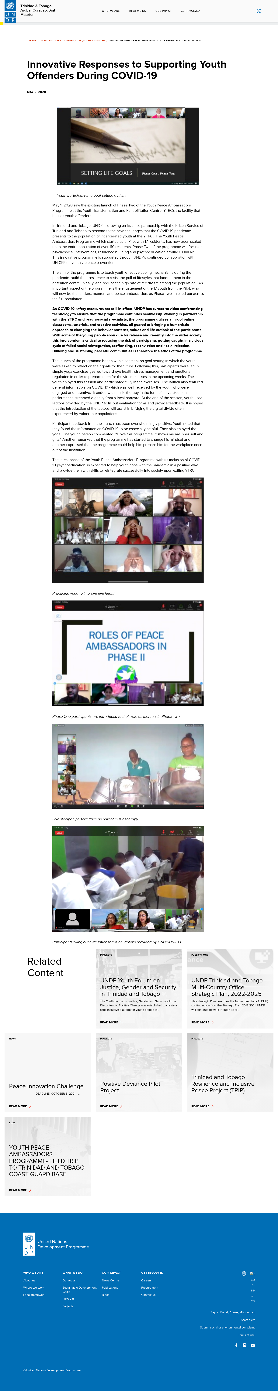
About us (29, 1280)
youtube (253, 1345)
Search (266, 11)
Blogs (105, 1295)
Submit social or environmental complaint (227, 1327)
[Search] (252, 1287)
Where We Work (33, 1288)
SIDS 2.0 (68, 1299)
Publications (110, 1288)
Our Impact (163, 11)
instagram (244, 1345)
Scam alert (248, 1320)
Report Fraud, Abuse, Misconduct (233, 1312)
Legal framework (34, 1295)
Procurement (149, 1288)
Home (32, 40)
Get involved (190, 11)
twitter (228, 1345)
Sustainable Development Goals (80, 1290)
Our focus (69, 1280)
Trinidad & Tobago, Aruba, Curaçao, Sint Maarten (37, 10)
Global (258, 11)
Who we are (111, 11)
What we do (137, 11)
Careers (146, 1280)
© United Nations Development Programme (52, 1370)
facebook (236, 1345)
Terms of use (246, 1335)
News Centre (110, 1280)
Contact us (148, 1295)
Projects (68, 1306)
